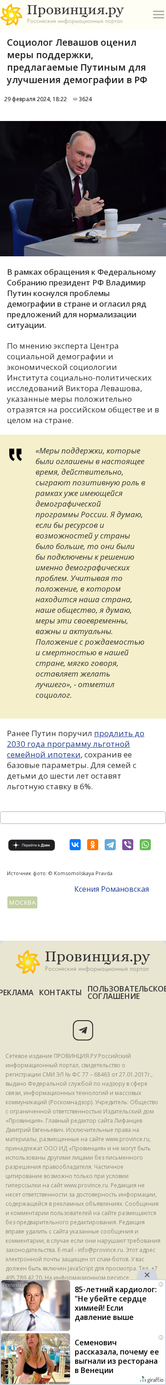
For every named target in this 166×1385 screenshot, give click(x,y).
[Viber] (127, 844)
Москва (22, 902)
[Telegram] (110, 844)
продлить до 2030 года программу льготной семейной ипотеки (75, 744)
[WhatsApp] (145, 844)
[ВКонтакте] (75, 844)
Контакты (60, 992)
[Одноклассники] (92, 844)
